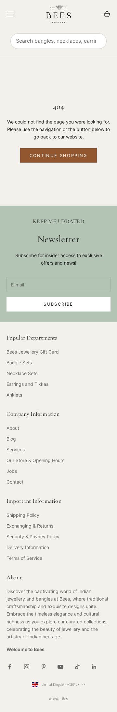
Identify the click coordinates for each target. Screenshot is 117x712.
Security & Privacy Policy (32, 536)
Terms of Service (24, 558)
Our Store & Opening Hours (35, 460)
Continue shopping (59, 155)
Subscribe (58, 304)
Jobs (11, 471)
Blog (11, 439)
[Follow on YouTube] (60, 666)
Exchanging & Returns (29, 526)
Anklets (14, 395)
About (12, 428)
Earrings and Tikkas (27, 384)
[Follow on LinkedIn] (94, 666)
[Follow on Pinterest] (43, 666)
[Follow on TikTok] (77, 666)
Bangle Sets (19, 362)
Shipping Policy (22, 515)
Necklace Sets (21, 373)
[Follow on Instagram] (26, 666)
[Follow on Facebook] (9, 666)
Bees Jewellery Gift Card (32, 352)
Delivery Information (27, 547)
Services (15, 449)
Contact (14, 482)
